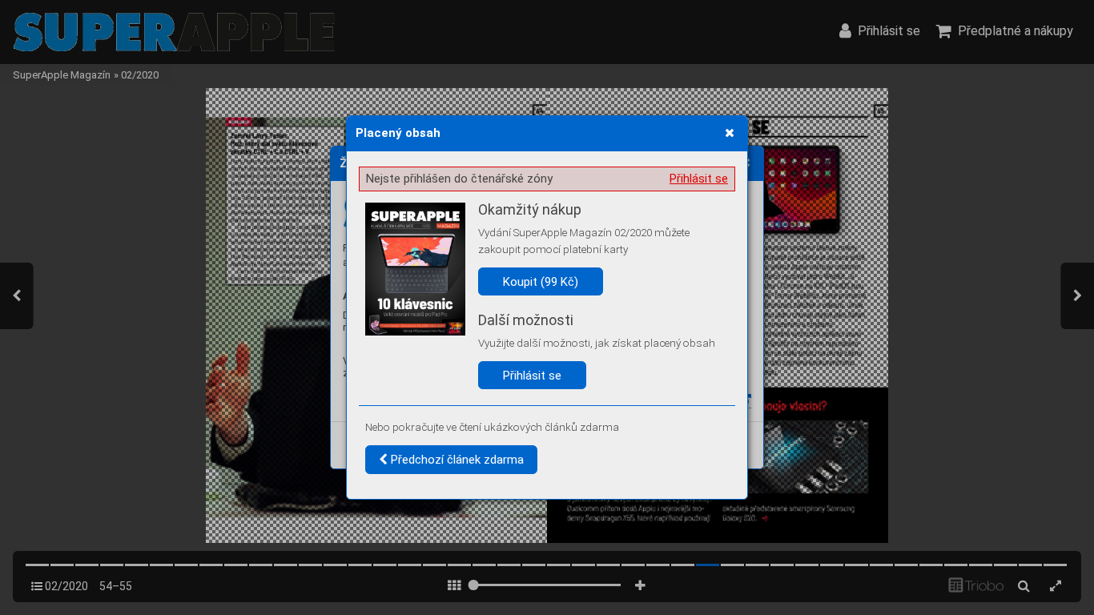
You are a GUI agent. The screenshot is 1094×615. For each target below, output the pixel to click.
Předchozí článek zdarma (456, 459)
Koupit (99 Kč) (540, 282)
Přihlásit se (699, 178)
